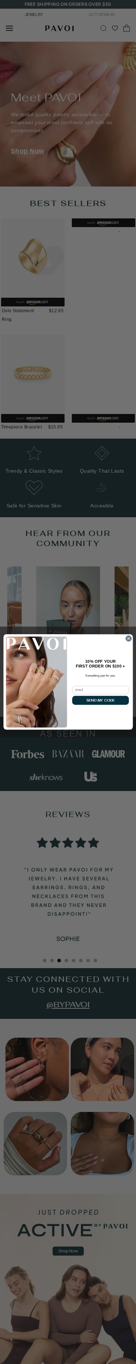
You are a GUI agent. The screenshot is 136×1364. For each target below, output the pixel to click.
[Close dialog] (128, 638)
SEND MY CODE (100, 700)
